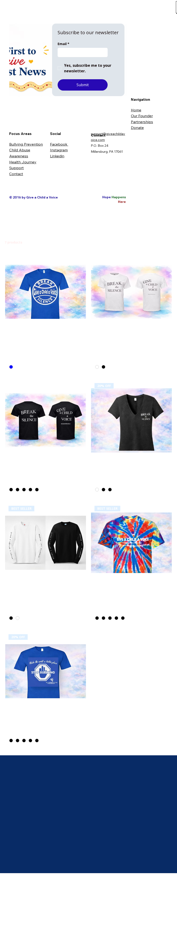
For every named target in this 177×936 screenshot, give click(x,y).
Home (136, 110)
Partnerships (142, 121)
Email (63, 44)
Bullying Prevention (26, 144)
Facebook (59, 144)
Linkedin (57, 156)
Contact (16, 173)
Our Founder (142, 115)
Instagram (59, 150)
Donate (137, 127)
